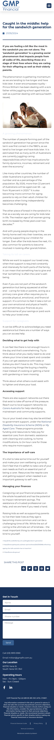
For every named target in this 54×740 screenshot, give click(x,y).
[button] (49, 5)
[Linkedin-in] (10, 687)
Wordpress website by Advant (27, 733)
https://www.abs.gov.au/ (12, 552)
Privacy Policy (38, 723)
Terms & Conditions (27, 729)
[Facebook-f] (4, 687)
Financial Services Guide (18, 723)
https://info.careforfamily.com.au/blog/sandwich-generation (23, 541)
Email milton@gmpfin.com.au (17, 657)
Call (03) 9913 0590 (11, 653)
